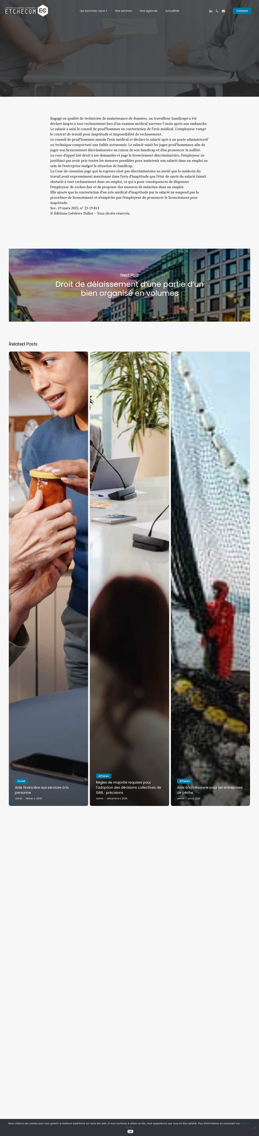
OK (130, 1131)
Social (129, 58)
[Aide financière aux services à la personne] (48, 579)
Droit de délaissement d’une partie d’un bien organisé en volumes (129, 285)
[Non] (254, 1127)
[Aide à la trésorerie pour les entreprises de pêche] (210, 579)
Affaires (103, 776)
